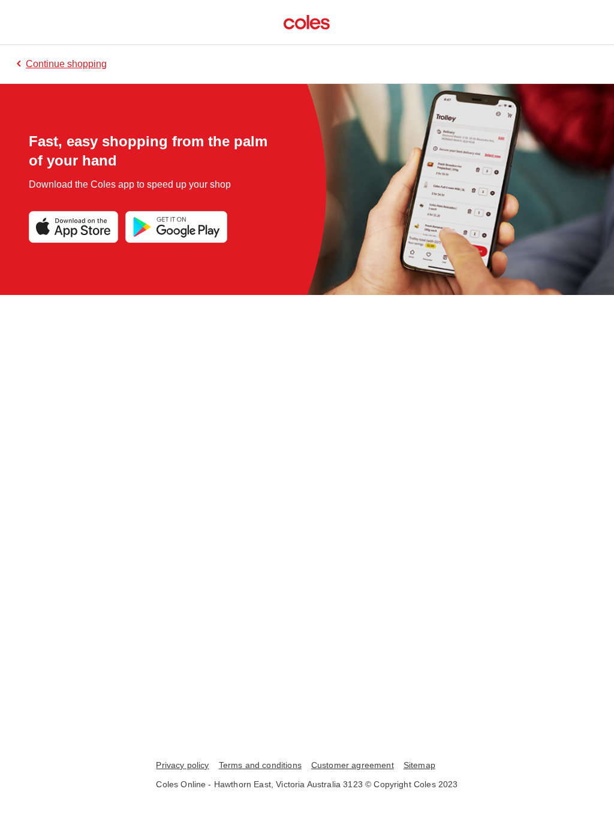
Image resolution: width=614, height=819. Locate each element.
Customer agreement (352, 765)
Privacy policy (182, 765)
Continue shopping (66, 64)
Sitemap (419, 765)
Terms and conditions (260, 765)
